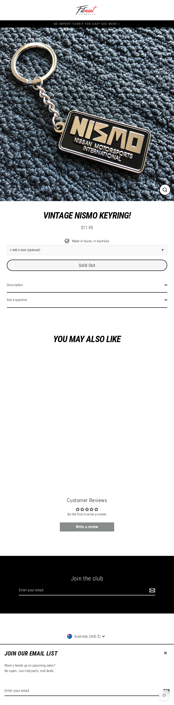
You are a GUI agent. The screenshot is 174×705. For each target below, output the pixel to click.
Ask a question (17, 300)
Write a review (87, 527)
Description (15, 285)
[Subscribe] (151, 590)
